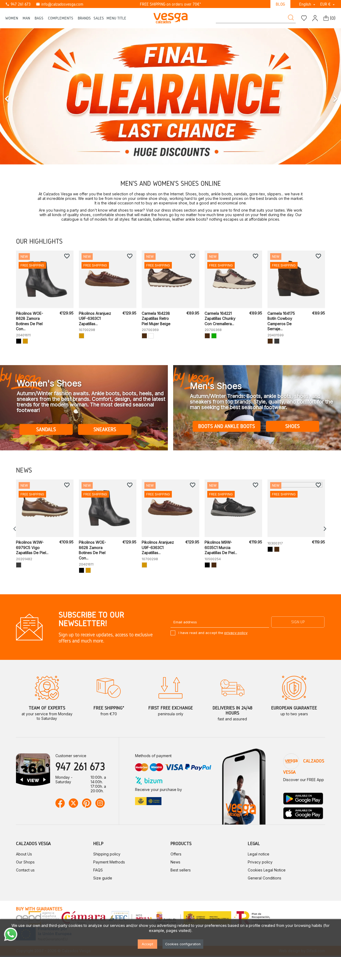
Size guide (102, 878)
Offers (175, 854)
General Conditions (264, 878)
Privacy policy (260, 862)
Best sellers (180, 870)
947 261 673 (18, 4)
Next (325, 528)
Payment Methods (109, 862)
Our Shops (25, 862)
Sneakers (105, 429)
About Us (24, 854)
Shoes (292, 426)
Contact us (25, 870)
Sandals (46, 429)
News (175, 862)
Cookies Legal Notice (267, 870)
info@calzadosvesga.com (59, 4)
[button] (25, 96)
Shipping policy (106, 854)
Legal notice (258, 854)
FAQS (98, 870)
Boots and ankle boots (226, 426)
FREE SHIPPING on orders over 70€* (170, 4)
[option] (170, 96)
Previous (16, 528)
